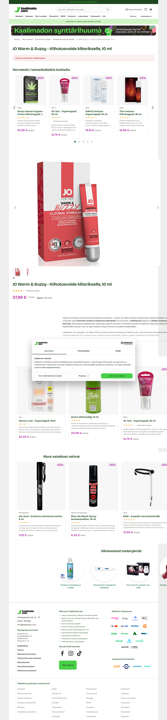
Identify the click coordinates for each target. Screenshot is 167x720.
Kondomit (72, 16)
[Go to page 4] (88, 142)
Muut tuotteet (41, 16)
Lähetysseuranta (23, 662)
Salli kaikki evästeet (117, 376)
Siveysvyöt (125, 693)
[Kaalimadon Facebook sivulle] (62, 653)
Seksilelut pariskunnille (26, 702)
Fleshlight (56, 716)
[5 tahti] (24, 291)
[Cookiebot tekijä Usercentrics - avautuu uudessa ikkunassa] (122, 343)
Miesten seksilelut (24, 693)
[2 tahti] (16, 291)
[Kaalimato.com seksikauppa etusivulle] (34, 9)
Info (104, 16)
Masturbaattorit (58, 712)
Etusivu (17, 39)
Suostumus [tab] (49, 351)
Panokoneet (126, 712)
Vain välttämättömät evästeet (50, 376)
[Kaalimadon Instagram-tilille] (70, 653)
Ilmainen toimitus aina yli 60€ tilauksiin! (83, 2)
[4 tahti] (21, 291)
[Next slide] (152, 107)
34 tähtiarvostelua (32, 291)
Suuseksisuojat (92, 712)
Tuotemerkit (95, 16)
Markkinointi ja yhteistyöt (26, 671)
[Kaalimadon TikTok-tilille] (79, 653)
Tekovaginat (57, 707)
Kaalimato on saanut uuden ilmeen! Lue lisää (83, 21)
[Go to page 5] (92, 142)
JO (14, 278)
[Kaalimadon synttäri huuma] (83, 31)
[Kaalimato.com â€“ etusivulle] (25, 612)
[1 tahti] (14, 291)
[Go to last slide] (14, 107)
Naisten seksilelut (24, 698)
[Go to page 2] (79, 142)
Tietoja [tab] (118, 351)
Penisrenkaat (91, 693)
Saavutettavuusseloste (25, 666)
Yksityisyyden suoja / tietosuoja (29, 658)
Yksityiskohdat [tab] (83, 351)
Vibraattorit (53, 16)
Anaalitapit (125, 689)
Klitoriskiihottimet (59, 698)
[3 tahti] (19, 291)
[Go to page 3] (83, 142)
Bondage (89, 698)
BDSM (63, 16)
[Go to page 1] (75, 142)
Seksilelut (19, 16)
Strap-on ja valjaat (128, 698)
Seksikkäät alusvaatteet (26, 712)
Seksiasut (29, 16)
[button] (108, 9)
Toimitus (133, 16)
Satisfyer (55, 702)
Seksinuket (125, 707)
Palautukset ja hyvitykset (26, 654)
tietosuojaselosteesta (51, 367)
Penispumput (91, 689)
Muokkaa (82, 376)
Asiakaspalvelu (146, 16)
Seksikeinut (125, 702)
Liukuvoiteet (83, 16)
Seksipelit (125, 716)
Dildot (54, 689)
